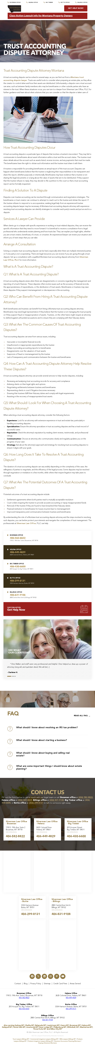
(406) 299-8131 (36, 803)
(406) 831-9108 (56, 800)
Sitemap (47, 984)
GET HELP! (76, 8)
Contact (17, 984)
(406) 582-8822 (85, 797)
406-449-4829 (45, 836)
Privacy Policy (35, 984)
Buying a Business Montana (47, 1043)
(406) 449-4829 (25, 800)
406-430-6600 (76, 836)
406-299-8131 (30, 914)
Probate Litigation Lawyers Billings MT (40, 1041)
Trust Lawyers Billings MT (21, 1039)
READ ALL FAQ (81, 716)
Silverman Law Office (26, 523)
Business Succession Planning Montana (67, 1041)
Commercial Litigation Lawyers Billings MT (44, 1039)
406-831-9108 (61, 914)
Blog (25, 984)
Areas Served (75, 984)
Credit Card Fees (60, 984)
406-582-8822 (15, 836)
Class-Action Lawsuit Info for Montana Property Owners (41, 16)
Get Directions (11, 832)
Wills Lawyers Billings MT (68, 1039)
